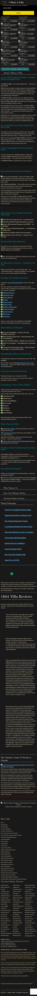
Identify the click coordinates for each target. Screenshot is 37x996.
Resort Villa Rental (5, 854)
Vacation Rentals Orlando (7, 868)
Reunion (5, 300)
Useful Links (4, 845)
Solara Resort (28, 916)
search (16, 460)
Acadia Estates (4, 885)
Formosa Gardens (8, 309)
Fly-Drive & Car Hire (9, 433)
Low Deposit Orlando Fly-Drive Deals (18, 527)
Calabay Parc (16, 887)
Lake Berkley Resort (18, 902)
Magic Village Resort (18, 906)
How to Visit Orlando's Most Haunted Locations (19, 441)
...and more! (6, 316)
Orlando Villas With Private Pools (9, 877)
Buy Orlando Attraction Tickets (16, 521)
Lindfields (27, 904)
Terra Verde (4, 923)
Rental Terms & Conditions (15, 543)
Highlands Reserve (8, 293)
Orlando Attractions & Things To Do (18, 515)
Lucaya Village (4, 906)
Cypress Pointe (17, 891)
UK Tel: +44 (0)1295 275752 (8, 945)
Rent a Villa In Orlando (6, 862)
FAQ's (2, 822)
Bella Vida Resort (5, 887)
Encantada (15, 893)
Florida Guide (4, 827)
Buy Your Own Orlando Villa (15, 554)
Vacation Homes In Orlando (8, 875)
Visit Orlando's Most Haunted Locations (11, 835)
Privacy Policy (4, 841)
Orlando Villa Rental (6, 856)
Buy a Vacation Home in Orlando (9, 833)
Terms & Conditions (6, 847)
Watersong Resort (29, 929)
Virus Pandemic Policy (13, 549)
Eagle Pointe (28, 891)
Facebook (12, 473)
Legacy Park (16, 904)
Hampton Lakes (7, 311)
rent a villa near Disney (15, 282)
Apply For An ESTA (12, 560)
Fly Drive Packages (6, 829)
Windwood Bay (5, 935)
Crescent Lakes (29, 889)
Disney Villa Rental (5, 866)
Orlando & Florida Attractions (8, 837)
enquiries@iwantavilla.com (8, 943)
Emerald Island (7, 302)
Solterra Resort (7, 297)
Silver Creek (4, 916)
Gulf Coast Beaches (30, 895)
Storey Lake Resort (6, 920)
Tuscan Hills (28, 925)
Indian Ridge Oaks (5, 902)
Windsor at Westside (9, 307)
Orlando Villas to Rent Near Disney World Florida (13, 879)
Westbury (3, 931)
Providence (16, 910)
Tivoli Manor (16, 925)
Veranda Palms (29, 927)
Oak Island (3, 908)
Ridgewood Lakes (17, 912)
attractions (26, 323)
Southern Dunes (29, 918)
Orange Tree (16, 908)
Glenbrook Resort (5, 895)
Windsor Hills (6, 304)
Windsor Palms (29, 933)
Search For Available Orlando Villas (18, 510)
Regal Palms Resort (30, 910)
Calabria (3, 889)
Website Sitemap (5, 852)
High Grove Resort (18, 898)
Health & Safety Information (8, 850)
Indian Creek (16, 900)
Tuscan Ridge (4, 927)
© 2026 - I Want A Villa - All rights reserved (14, 992)
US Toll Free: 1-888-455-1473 (8, 946)
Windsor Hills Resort (6, 933)
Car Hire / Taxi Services (7, 831)
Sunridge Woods (17, 920)
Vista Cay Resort (5, 929)
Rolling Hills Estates (30, 912)
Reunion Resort (5, 912)
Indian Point (28, 900)
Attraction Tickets (9, 428)
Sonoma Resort (17, 918)
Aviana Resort (16, 885)
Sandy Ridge (16, 914)
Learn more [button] (7, 8)
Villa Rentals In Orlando (7, 870)
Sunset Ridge (28, 920)
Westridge (15, 931)
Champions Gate (7, 295)
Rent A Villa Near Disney (7, 858)
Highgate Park (28, 898)
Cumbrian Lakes (5, 891)
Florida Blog (4, 824)
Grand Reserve (17, 895)
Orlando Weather (5, 839)
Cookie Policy (4, 843)
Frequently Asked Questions (15, 538)
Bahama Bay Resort (30, 885)
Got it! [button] (18, 13)
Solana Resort (16, 916)
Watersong (6, 314)
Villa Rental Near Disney (7, 864)
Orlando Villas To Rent (6, 860)
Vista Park (15, 929)
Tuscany (15, 927)
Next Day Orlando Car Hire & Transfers (19, 532)
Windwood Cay (17, 935)
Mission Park (28, 906)
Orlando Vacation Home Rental (9, 873)
